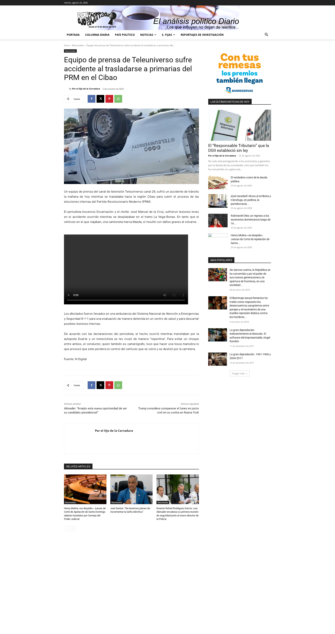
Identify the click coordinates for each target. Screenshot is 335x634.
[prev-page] (66, 528)
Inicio (67, 45)
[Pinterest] (109, 99)
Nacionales (78, 45)
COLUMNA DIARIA (97, 34)
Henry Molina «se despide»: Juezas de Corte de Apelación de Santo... (250, 239)
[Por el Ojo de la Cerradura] (66, 89)
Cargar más (238, 373)
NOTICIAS (146, 34)
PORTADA (73, 34)
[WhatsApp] (118, 99)
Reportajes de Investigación (202, 34)
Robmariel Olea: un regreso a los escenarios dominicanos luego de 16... (250, 219)
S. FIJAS (167, 34)
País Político (125, 34)
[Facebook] (91, 99)
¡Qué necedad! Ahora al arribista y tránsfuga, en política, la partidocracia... (251, 200)
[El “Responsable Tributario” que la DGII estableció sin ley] (239, 125)
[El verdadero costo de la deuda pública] (218, 182)
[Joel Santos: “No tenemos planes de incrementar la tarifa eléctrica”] (131, 489)
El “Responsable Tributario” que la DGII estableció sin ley (238, 148)
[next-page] (72, 528)
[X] (100, 99)
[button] (266, 35)
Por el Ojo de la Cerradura (86, 88)
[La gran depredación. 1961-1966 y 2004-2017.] (217, 359)
